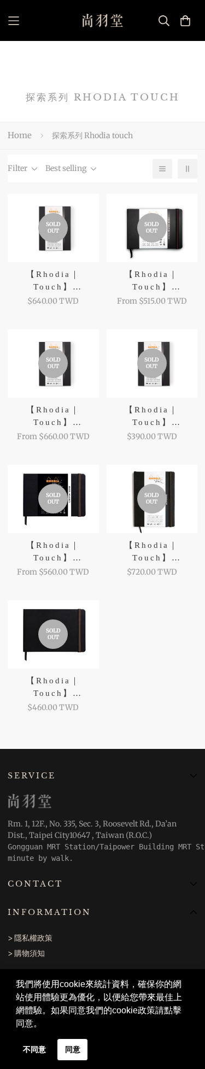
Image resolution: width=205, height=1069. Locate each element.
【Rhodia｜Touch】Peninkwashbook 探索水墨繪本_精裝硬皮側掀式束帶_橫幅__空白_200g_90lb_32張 (152, 281)
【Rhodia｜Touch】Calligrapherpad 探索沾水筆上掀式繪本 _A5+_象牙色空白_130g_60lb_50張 (152, 416)
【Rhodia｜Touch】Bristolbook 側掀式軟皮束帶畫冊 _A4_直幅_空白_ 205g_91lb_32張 (151, 552)
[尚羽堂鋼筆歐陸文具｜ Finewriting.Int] (102, 20)
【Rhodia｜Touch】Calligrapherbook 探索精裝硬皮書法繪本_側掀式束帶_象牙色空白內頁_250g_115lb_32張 (53, 416)
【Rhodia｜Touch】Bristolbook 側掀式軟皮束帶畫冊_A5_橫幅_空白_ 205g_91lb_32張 (53, 687)
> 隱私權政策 (30, 938)
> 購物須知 (26, 953)
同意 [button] (72, 1049)
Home (20, 135)
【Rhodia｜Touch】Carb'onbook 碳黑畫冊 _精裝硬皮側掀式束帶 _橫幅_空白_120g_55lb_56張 (53, 552)
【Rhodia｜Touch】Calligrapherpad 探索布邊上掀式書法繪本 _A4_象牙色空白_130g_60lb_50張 (53, 281)
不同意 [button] (34, 1049)
